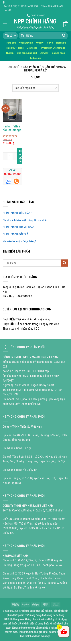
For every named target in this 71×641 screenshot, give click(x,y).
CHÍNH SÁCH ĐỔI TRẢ (15, 234)
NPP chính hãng (35, 21)
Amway (44, 53)
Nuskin (9, 53)
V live (50, 42)
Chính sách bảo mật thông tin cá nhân (25, 220)
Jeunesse (32, 47)
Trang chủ (10, 42)
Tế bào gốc (35, 58)
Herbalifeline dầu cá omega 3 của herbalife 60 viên (12, 128)
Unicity (40, 42)
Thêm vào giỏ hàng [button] (20, 156)
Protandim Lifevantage (53, 47)
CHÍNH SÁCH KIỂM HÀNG (17, 213)
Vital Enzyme (26, 42)
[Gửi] (64, 35)
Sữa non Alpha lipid (27, 53)
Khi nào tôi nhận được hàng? (19, 241)
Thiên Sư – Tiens (15, 47)
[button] (5, 24)
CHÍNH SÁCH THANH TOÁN (19, 227)
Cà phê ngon (58, 53)
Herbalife (61, 42)
